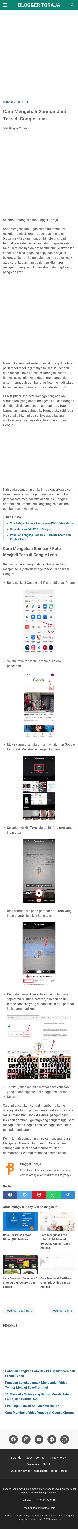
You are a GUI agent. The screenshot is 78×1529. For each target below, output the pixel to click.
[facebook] (10, 1195)
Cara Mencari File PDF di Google (30, 529)
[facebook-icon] (13, 1439)
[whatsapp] (53, 1195)
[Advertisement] (39, 55)
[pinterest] (39, 1195)
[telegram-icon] (51, 1439)
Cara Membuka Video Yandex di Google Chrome (40, 1413)
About (28, 1457)
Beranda (16, 1457)
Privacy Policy (57, 1457)
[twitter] (24, 1195)
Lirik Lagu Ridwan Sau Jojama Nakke (32, 1406)
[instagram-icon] (26, 1439)
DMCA (46, 1464)
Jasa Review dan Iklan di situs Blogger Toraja (39, 1470)
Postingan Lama (61, 1310)
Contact (40, 1457)
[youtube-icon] (39, 1439)
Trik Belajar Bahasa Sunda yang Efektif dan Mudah (42, 523)
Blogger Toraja (39, 5)
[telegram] (68, 1195)
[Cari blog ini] (72, 5)
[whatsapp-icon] (64, 1439)
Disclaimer (32, 1464)
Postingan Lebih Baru (18, 1310)
